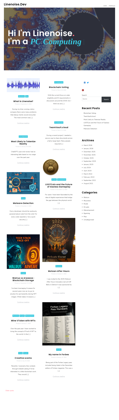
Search (84, 95)
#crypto (54, 179)
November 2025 (89, 155)
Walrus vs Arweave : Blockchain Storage (23, 279)
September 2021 (90, 180)
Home (105, 6)
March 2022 (88, 174)
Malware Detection (23, 203)
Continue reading (23, 123)
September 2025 (90, 161)
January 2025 (88, 164)
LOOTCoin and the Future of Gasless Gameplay (58, 185)
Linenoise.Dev (15, 4)
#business (21, 96)
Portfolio (112, 6)
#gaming (87, 213)
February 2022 (89, 177)
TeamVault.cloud (58, 127)
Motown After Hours (59, 271)
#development (62, 179)
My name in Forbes (59, 354)
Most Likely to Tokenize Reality (23, 142)
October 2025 (89, 158)
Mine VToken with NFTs (23, 320)
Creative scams (23, 358)
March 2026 (88, 145)
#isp (27, 96)
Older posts (9, 391)
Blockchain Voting (59, 87)
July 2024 (87, 168)
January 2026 (88, 148)
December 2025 (89, 152)
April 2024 (87, 171)
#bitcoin (86, 197)
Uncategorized (59, 82)
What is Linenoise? (23, 101)
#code (23, 198)
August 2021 (88, 183)
